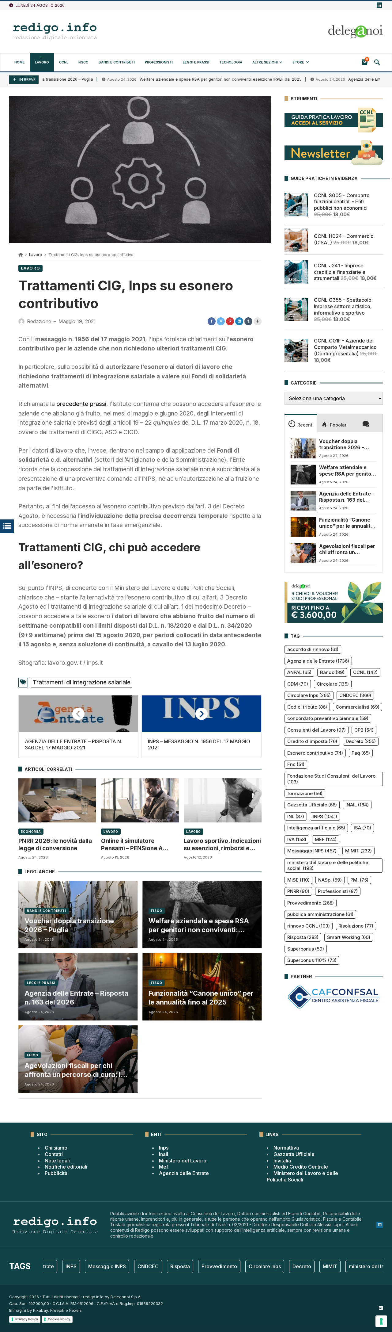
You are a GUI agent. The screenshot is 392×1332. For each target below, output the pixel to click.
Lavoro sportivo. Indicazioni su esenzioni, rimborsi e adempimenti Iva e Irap (222, 844)
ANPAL (299, 672)
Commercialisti (357, 707)
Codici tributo (307, 707)
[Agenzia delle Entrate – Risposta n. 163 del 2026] (303, 501)
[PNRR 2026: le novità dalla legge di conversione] (57, 800)
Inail (163, 1154)
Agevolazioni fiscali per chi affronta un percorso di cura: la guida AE (74, 1070)
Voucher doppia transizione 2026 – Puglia (69, 925)
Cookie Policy (59, 1319)
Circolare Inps (309, 695)
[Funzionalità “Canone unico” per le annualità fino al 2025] (303, 527)
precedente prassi (81, 404)
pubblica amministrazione (320, 914)
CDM (297, 684)
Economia (31, 831)
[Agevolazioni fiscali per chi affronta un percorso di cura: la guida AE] (303, 553)
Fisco (156, 911)
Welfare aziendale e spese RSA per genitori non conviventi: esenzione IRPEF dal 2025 (179, 79)
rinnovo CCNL (308, 926)
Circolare (333, 684)
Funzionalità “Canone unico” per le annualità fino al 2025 (201, 997)
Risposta (302, 937)
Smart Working (348, 937)
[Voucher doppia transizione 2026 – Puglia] (303, 448)
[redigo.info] (55, 31)
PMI (359, 880)
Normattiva (286, 1148)
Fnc (295, 764)
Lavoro (35, 254)
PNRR (298, 891)
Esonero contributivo (315, 753)
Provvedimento (310, 903)
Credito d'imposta (312, 741)
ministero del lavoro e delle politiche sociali (327, 865)
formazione (304, 793)
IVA (296, 839)
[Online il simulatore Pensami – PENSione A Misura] (140, 800)
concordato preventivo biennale (327, 718)
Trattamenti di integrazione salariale (81, 682)
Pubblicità (56, 1173)
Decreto (361, 741)
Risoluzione (355, 926)
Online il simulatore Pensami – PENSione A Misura (132, 844)
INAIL (357, 805)
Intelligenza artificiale (316, 828)
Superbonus (305, 949)
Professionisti (338, 891)
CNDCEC (355, 695)
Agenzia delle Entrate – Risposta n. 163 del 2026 (76, 997)
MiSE (298, 880)
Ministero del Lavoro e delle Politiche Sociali (302, 1176)
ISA (362, 828)
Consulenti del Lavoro (316, 730)
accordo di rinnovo (312, 649)
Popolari (339, 424)
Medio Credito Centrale (300, 1167)
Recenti (305, 424)
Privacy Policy (26, 1319)
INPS (325, 816)
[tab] (301, 423)
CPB (364, 730)
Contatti (54, 1154)
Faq (361, 753)
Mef (163, 1167)
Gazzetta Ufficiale (312, 805)
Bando (332, 672)
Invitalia (282, 1161)
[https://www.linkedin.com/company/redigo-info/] (379, 5)
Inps (163, 1148)
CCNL (365, 672)
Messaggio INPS (312, 851)
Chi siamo (56, 1148)
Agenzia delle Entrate (318, 661)
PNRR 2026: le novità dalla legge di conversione (55, 844)
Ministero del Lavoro (182, 1161)
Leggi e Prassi (41, 983)
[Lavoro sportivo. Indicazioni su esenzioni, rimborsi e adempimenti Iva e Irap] (223, 800)
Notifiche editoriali (66, 1167)
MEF (326, 839)
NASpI (330, 880)
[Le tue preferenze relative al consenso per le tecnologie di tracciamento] (381, 1321)
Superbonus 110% (312, 960)
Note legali (57, 1161)
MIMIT (358, 851)
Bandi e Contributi (46, 911)
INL (295, 816)
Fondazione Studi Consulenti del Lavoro (331, 779)
